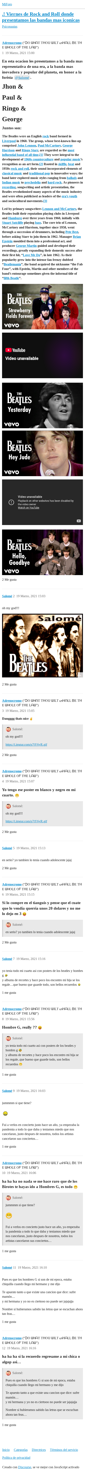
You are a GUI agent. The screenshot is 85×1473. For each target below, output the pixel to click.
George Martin (26, 245)
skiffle (62, 164)
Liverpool (9, 141)
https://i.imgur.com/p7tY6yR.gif (26, 744)
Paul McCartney (49, 145)
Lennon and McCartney (59, 209)
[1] (41, 155)
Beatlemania (12, 264)
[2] (41, 164)
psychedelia (33, 182)
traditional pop (39, 173)
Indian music (11, 182)
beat (71, 164)
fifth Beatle (11, 278)
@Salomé (22, 77)
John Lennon (26, 145)
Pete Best (71, 232)
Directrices (39, 1450)
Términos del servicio (64, 1450)
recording (9, 187)
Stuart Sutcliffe (12, 222)
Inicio (6, 1450)
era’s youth (69, 196)
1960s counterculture (38, 159)
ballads (72, 178)
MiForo (7, 4)
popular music (70, 159)
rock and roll (20, 168)
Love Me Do (31, 255)
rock (45, 136)
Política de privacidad (16, 1457)
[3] (45, 201)
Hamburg (15, 218)
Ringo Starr (30, 150)
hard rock (55, 182)
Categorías (21, 1450)
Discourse (24, 1467)
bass (38, 222)
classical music (12, 173)
